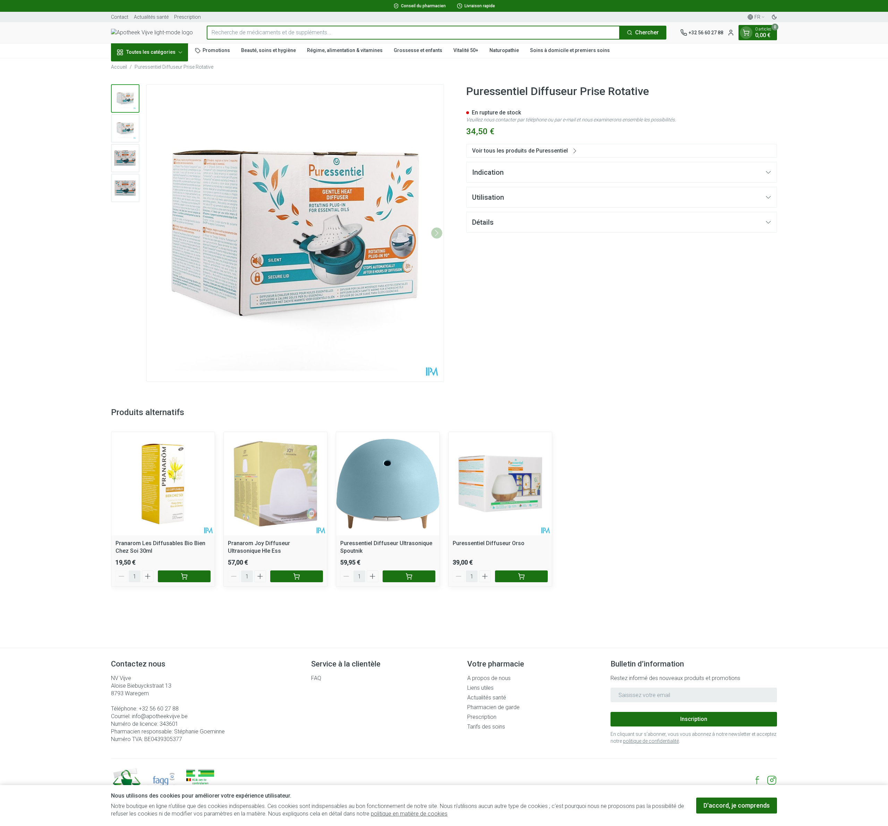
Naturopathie (504, 50)
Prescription (187, 17)
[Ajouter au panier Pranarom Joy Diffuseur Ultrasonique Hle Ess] (296, 576)
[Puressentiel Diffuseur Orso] (500, 483)
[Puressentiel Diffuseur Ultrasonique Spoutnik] (387, 483)
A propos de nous (489, 678)
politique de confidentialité (651, 741)
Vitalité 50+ (465, 50)
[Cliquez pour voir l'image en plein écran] (295, 233)
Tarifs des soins (486, 726)
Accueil (119, 67)
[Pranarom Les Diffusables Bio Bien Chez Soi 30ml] (163, 483)
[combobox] (413, 33)
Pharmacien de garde (493, 707)
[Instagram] (772, 780)
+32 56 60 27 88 (159, 708)
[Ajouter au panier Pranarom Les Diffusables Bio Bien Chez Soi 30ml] (184, 576)
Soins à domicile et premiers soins (570, 50)
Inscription (693, 719)
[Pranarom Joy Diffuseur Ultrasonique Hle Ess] (275, 483)
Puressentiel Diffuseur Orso (488, 543)
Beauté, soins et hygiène (268, 50)
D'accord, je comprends (736, 805)
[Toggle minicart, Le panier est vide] (746, 32)
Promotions (216, 50)
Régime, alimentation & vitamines (345, 50)
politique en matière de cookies (409, 813)
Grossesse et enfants (418, 50)
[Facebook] (757, 780)
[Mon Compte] (730, 32)
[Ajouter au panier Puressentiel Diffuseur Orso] (521, 576)
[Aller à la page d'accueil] (152, 32)
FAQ (316, 678)
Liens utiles (480, 688)
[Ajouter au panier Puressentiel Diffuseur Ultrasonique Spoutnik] (409, 576)
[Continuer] (436, 233)
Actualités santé (151, 17)
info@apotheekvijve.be (160, 716)
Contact (119, 17)
